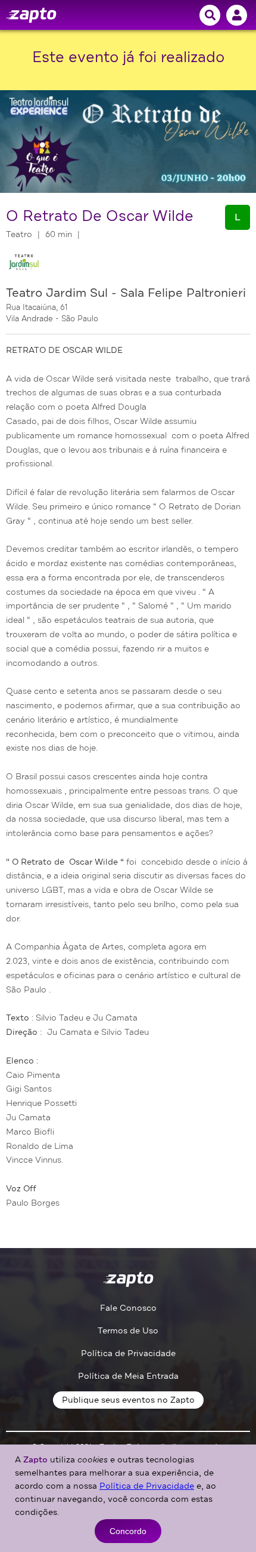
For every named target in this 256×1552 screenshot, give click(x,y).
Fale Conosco (128, 1308)
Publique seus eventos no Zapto (128, 1400)
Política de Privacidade (128, 1353)
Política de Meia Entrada (128, 1376)
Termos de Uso (128, 1330)
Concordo (128, 1531)
